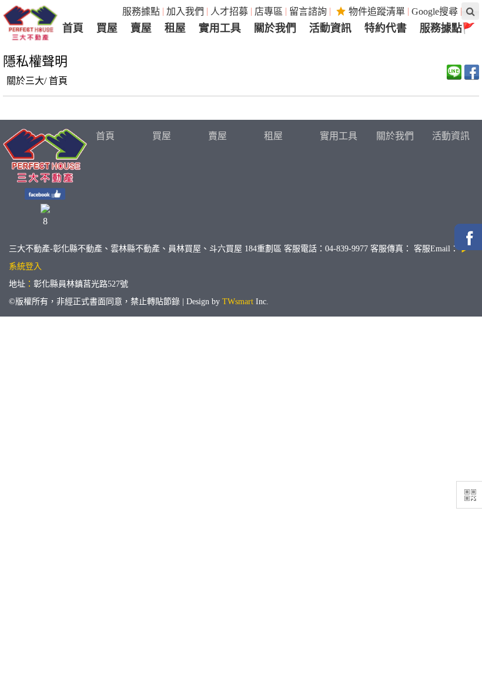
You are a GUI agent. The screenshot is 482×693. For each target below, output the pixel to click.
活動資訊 (451, 136)
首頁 (58, 81)
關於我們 (395, 136)
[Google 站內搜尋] (470, 11)
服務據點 (141, 11)
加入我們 (185, 11)
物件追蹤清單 (377, 11)
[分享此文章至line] (454, 72)
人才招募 (229, 11)
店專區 (269, 11)
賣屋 (217, 136)
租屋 (273, 136)
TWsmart (237, 301)
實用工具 (338, 136)
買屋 (161, 136)
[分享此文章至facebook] (471, 72)
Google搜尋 (434, 11)
